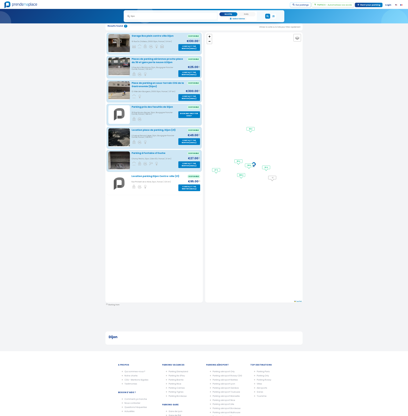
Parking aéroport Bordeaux (226, 408)
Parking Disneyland (178, 371)
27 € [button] (216, 170)
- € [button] (272, 177)
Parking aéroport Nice (224, 400)
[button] (254, 165)
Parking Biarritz (176, 379)
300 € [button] (241, 175)
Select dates (239, 19)
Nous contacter (132, 403)
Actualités (129, 411)
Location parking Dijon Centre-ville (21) (155, 176)
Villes (259, 383)
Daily (246, 14)
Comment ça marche (135, 399)
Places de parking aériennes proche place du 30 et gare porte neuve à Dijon (157, 60)
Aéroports (262, 388)
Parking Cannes (177, 388)
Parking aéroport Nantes (225, 379)
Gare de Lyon (175, 411)
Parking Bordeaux (178, 396)
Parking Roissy (264, 379)
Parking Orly (263, 375)
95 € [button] (238, 161)
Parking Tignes (176, 392)
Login (388, 5)
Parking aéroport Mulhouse (226, 412)
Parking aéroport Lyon (224, 383)
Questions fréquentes (135, 407)
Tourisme (261, 396)
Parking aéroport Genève (226, 388)
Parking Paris (263, 371)
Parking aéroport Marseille (226, 396)
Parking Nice (175, 383)
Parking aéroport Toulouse (226, 392)
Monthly (228, 14)
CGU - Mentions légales (136, 379)
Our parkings (302, 5)
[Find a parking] (267, 16)
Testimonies (130, 383)
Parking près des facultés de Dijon (152, 106)
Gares (260, 392)
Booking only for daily (189, 114)
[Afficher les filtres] (273, 16)
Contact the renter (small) (189, 47)
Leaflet (299, 301)
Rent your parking (370, 5)
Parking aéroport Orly (224, 371)
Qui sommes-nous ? (134, 371)
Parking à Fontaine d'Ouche (148, 153)
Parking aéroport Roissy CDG (227, 375)
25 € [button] (266, 167)
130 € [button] (249, 165)
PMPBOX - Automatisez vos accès (334, 5)
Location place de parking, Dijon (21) (154, 130)
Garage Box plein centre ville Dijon (153, 35)
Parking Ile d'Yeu (177, 375)
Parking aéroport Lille (223, 404)
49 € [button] (250, 129)
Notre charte (131, 375)
